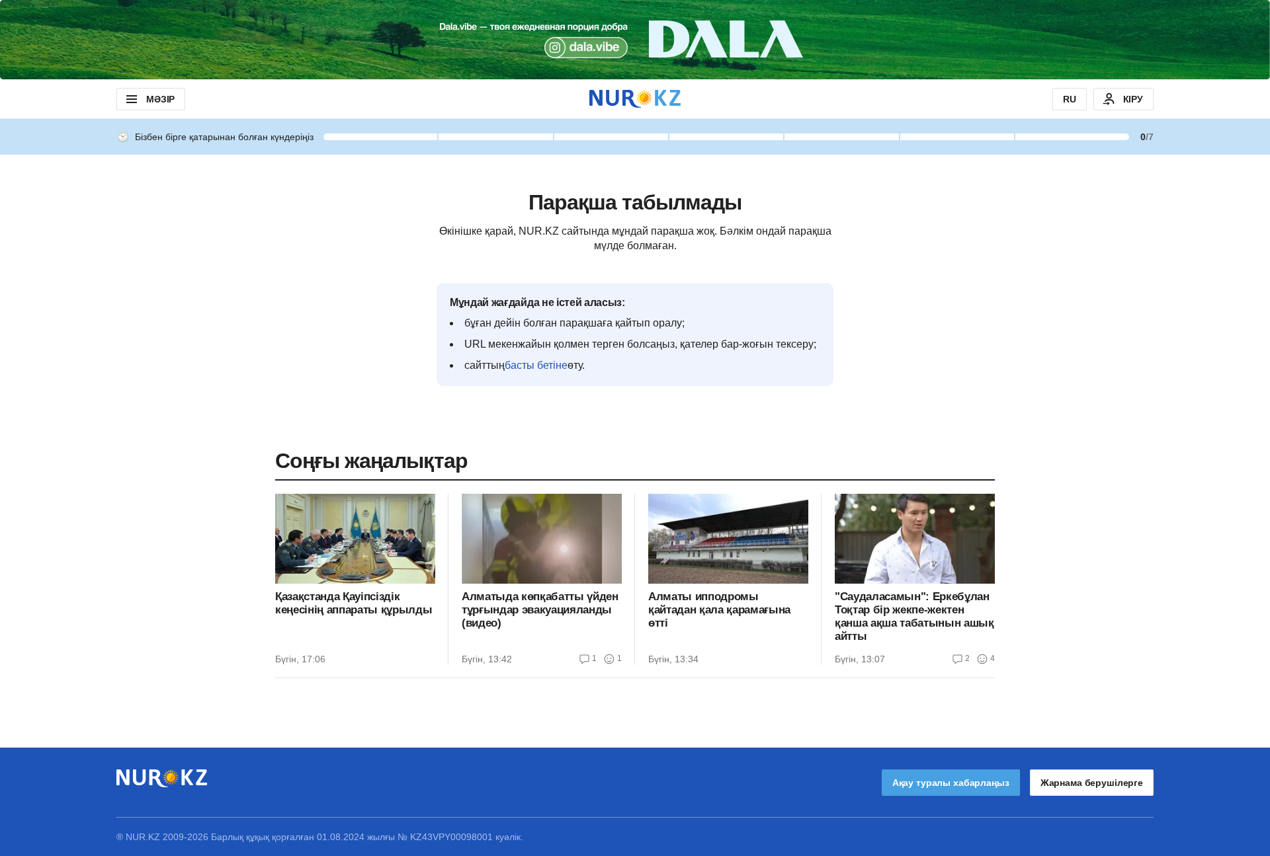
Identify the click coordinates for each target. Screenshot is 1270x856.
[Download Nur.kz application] (635, 39)
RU (1069, 99)
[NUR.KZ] (635, 99)
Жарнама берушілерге (1091, 782)
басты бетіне (536, 365)
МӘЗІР (160, 99)
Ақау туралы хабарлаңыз (950, 782)
